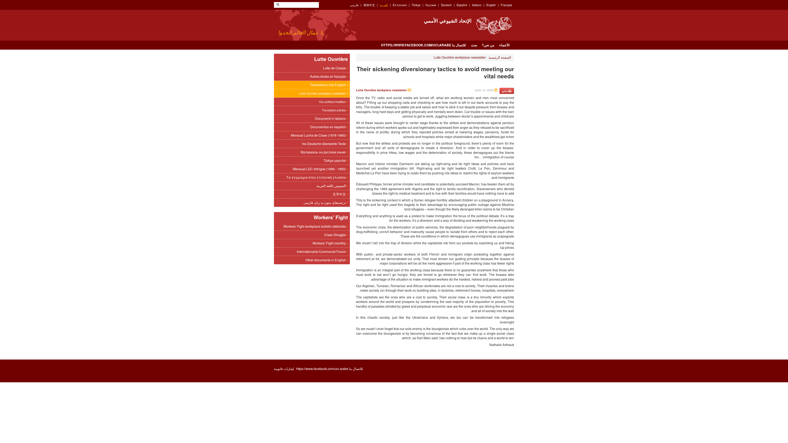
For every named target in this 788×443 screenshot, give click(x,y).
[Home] (494, 25)
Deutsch (446, 5)
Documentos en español (328, 126)
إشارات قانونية (284, 369)
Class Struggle (335, 234)
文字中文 (340, 194)
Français (506, 5)
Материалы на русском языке (324, 152)
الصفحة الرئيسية (500, 57)
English (491, 5)
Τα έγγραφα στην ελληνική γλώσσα (316, 177)
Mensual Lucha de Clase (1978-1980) (319, 135)
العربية (384, 5)
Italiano (476, 5)
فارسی (354, 5)
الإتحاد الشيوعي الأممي (448, 20)
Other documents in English (326, 260)
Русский (430, 5)
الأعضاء (504, 45)
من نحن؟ (488, 45)
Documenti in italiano (331, 118)
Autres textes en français (328, 76)
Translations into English (328, 84)
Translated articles (334, 110)
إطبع (505, 91)
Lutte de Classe (335, 68)
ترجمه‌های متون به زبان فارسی (325, 202)
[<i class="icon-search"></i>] (278, 5)
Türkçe (416, 5)
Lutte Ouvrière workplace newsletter (323, 93)
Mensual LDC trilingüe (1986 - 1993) (320, 169)
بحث (474, 45)
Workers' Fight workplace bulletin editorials (315, 226)
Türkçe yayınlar (335, 160)
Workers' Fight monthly (330, 243)
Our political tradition (333, 102)
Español (462, 5)
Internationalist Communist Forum (322, 251)
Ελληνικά (400, 5)
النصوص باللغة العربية (331, 185)
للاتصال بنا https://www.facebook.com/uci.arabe (423, 45)
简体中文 (369, 5)
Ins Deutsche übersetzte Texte (324, 143)
